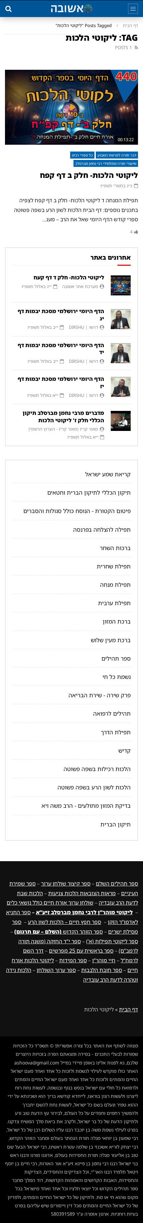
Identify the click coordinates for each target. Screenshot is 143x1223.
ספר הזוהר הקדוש (58, 931)
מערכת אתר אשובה (80, 286)
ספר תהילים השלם (117, 883)
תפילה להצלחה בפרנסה (102, 529)
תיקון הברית (115, 824)
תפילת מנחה (115, 584)
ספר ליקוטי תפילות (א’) (112, 941)
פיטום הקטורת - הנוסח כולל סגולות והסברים (77, 511)
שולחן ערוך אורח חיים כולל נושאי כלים (50, 902)
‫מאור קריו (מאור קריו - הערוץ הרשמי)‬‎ (63, 429)
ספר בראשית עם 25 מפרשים (81, 950)
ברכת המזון (117, 621)
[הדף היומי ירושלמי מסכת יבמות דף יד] (121, 353)
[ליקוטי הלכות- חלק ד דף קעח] (121, 285)
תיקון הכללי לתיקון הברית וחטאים (89, 492)
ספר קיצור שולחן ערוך (65, 883)
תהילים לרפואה (112, 713)
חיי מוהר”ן (103, 960)
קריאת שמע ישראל (108, 474)
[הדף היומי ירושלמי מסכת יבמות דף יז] (121, 387)
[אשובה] (71, 9)
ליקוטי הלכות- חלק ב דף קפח (89, 175)
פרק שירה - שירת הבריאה (100, 695)
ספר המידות (73, 960)
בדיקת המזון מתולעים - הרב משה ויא (86, 805)
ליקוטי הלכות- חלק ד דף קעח (69, 277)
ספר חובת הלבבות (101, 970)
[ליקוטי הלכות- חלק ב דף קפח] (71, 107)
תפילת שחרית (114, 566)
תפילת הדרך (116, 732)
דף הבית (130, 25)
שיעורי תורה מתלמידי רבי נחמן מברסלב (105, 163)
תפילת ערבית (114, 603)
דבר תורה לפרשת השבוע (116, 155)
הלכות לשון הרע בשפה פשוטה (94, 787)
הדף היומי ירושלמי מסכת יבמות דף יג (61, 314)
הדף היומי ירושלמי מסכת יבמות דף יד (61, 348)
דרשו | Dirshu (83, 327)
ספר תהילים (116, 658)
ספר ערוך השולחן (56, 970)
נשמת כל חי (116, 677)
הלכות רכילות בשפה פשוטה (97, 769)
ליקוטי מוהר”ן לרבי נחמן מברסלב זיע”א (84, 912)
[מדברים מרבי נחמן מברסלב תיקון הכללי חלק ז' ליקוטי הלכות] (121, 421)
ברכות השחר (115, 548)
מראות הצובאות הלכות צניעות (82, 893)
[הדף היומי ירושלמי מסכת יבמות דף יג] (121, 319)
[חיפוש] (8, 8)
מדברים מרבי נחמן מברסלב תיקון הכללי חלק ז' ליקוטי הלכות (63, 416)
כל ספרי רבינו (82, 155)
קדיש (124, 750)
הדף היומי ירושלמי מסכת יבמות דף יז (61, 382)
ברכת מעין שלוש (111, 640)
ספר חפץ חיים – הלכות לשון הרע (64, 922)
